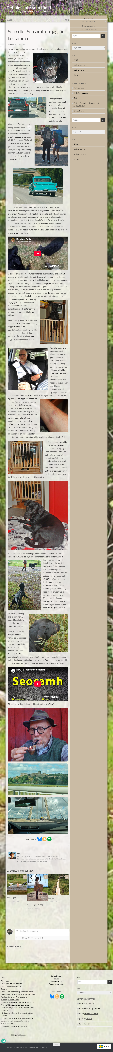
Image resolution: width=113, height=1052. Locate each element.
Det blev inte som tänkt (29, 8)
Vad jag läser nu (79, 65)
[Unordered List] (32, 938)
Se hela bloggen (56, 976)
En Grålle (89, 1019)
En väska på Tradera (93, 1009)
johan (12, 44)
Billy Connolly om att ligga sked (11, 986)
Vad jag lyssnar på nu (81, 70)
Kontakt (76, 75)
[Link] (38, 938)
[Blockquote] (35, 938)
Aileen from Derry (7, 981)
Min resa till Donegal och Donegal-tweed (15, 1005)
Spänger (51, 898)
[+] (41, 938)
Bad (75, 98)
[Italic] (19, 938)
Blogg (9, 20)
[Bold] (16, 938)
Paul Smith (4, 1016)
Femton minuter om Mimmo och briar (14, 997)
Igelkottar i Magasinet (81, 93)
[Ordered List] (29, 938)
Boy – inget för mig (35, 904)
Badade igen (11, 898)
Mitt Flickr (4, 1010)
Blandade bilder (79, 111)
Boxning (4, 989)
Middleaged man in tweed (10, 1000)
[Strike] (26, 938)
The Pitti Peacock (7, 1024)
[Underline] (22, 938)
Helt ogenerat (79, 88)
